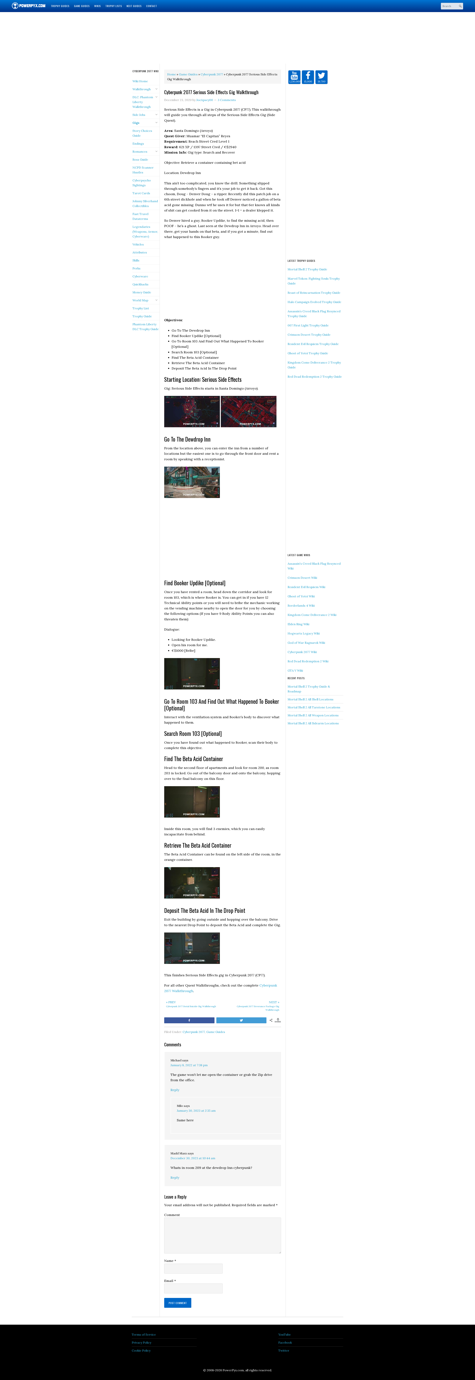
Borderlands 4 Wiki (301, 605)
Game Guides (215, 1032)
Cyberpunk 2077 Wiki (302, 652)
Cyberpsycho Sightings (141, 182)
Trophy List (140, 308)
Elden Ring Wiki (298, 624)
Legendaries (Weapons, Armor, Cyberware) (145, 231)
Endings (138, 143)
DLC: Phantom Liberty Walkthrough (142, 102)
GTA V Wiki (295, 670)
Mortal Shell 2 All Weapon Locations (313, 715)
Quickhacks (140, 284)
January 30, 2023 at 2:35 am (196, 1110)
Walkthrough (141, 89)
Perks (136, 268)
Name (170, 1261)
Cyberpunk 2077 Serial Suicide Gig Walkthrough (191, 1004)
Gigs (135, 123)
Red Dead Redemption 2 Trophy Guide (315, 376)
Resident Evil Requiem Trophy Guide (313, 344)
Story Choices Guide (142, 133)
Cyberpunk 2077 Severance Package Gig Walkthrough (258, 1005)
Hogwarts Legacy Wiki (304, 633)
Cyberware (140, 276)
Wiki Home (140, 81)
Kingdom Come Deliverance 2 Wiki (312, 615)
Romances (139, 151)
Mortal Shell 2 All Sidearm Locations (313, 723)
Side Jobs (138, 115)
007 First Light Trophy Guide (308, 325)
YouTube (284, 1334)
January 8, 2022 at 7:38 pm (189, 1065)
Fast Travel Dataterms (140, 216)
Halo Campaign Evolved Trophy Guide (314, 302)
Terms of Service (144, 1334)
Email (170, 1281)
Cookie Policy (141, 1350)
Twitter (283, 1350)
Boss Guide (140, 159)
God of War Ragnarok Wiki (306, 643)
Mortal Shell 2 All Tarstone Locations (314, 707)
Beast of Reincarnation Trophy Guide (314, 292)
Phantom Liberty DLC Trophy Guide (145, 326)
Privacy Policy (141, 1342)
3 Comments (227, 100)
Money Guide (141, 292)
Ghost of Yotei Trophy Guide (308, 353)
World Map (140, 300)
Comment (172, 1215)
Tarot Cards (141, 193)
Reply (175, 1090)
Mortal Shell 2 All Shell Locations (310, 699)
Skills (135, 260)
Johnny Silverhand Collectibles (145, 203)
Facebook (285, 1342)
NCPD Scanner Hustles (143, 170)
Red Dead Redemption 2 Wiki (308, 661)
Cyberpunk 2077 (194, 1032)
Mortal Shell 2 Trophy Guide (307, 269)
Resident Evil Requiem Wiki (306, 587)
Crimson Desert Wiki (302, 578)
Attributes (139, 252)
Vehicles (138, 244)
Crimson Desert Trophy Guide (309, 334)
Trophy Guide (142, 316)
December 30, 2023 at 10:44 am (193, 1158)
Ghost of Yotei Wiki (301, 596)
